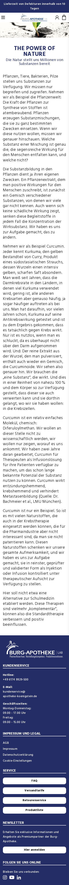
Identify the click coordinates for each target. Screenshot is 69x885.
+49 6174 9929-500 (16, 679)
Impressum (10, 749)
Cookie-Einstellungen (17, 761)
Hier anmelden (34, 850)
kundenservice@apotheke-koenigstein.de (20, 694)
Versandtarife (34, 790)
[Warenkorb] (64, 17)
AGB (6, 743)
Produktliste (34, 810)
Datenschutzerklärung (18, 755)
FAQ (34, 781)
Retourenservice (34, 800)
